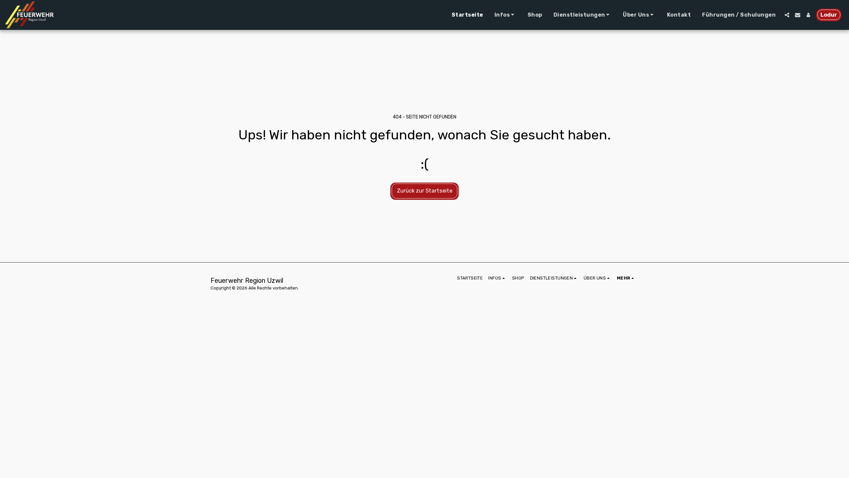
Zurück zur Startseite (424, 191)
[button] (505, 14)
